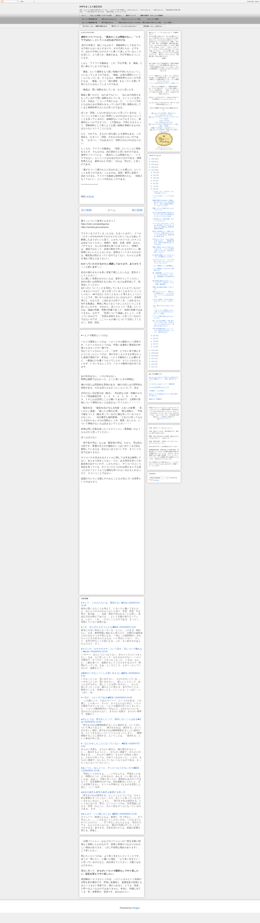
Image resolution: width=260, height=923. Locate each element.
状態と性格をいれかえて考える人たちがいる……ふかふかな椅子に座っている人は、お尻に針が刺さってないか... (163, 249)
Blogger (136, 908)
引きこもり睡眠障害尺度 (89, 22)
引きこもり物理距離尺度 (89, 19)
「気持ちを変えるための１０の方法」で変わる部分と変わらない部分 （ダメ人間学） (145, 22)
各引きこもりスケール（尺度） (131, 19)
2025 (153, 161)
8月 (154, 183)
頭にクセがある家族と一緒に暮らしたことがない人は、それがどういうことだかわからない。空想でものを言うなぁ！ (163, 323)
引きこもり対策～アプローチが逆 (101, 15)
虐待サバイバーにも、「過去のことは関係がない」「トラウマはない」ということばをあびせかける (163, 294)
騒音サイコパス (131, 15)
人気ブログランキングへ (164, 147)
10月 (154, 178)
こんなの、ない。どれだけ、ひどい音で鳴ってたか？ (163, 192)
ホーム (84, 15)
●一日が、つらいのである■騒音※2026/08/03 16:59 (106, 697)
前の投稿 (137, 210)
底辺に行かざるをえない (109, 19)
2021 (153, 350)
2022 (153, 170)
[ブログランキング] (164, 418)
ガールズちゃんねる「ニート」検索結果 (162, 384)
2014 (153, 367)
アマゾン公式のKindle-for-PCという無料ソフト (164, 83)
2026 (153, 159)
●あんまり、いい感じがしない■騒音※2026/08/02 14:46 (109, 814)
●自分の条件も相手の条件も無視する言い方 (103, 792)
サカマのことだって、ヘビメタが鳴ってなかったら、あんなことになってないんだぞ (163, 261)
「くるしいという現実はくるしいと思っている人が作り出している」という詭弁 (163, 311)
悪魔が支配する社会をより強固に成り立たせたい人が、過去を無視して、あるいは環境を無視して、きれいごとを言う (163, 203)
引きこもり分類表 (152, 19)
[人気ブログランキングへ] (164, 145)
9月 (154, 180)
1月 (154, 346)
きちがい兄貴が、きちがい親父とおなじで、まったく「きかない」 (163, 301)
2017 (153, 358)
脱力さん (119, 15)
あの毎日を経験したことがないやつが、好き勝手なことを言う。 (163, 256)
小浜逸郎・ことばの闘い (157, 391)
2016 (153, 361)
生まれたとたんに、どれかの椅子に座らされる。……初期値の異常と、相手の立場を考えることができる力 (163, 241)
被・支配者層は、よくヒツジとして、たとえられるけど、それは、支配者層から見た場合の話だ (163, 275)
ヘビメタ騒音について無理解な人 (163, 266)
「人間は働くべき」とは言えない (152, 26)
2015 (153, 364)
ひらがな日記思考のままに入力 (159, 387)
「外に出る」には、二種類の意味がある (94, 26)
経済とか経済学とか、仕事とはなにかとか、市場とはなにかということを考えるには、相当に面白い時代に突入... (163, 234)
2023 (153, 167)
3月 (154, 341)
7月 (154, 186)
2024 (153, 164)
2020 (153, 353)
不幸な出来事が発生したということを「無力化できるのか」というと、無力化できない (163, 330)
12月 (154, 172)
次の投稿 (86, 210)
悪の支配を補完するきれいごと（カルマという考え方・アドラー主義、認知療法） (163, 282)
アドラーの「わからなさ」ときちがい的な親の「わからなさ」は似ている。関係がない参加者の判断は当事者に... (163, 226)
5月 (154, 335)
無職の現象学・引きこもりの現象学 (151, 15)
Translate (156, 480)
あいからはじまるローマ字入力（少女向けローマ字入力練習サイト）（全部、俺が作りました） (164, 379)
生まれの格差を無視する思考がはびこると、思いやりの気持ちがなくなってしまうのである (163, 214)
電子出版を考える (107, 22)
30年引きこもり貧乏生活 (90, 6)
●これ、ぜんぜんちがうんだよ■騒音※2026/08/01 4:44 (108, 627)
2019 (153, 356)
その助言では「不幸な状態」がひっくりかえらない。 (163, 219)
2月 (154, 344)
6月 (154, 189)
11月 (154, 175)
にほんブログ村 (164, 120)
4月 (154, 338)
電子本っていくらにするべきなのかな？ (124, 26)
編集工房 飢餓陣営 (155, 399)
